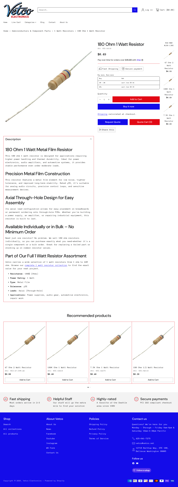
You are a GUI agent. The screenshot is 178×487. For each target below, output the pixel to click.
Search (7, 424)
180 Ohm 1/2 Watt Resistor (148, 367)
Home (6, 31)
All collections (13, 429)
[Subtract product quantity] (100, 99)
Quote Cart (144, 122)
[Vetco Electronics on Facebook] (133, 464)
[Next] (173, 352)
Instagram (51, 443)
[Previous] (4, 352)
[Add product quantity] (109, 99)
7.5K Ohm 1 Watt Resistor (169, 118)
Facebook (51, 434)
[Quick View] (172, 51)
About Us (51, 424)
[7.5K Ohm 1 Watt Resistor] (169, 107)
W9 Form (50, 448)
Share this (108, 130)
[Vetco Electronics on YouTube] (137, 464)
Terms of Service (99, 438)
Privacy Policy (97, 434)
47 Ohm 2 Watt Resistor (169, 65)
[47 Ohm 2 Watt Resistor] (169, 54)
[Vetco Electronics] (19, 10)
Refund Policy (97, 429)
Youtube (50, 438)
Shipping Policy (98, 424)
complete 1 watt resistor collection (46, 265)
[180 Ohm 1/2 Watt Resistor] (153, 343)
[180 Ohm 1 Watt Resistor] (49, 87)
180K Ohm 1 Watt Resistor (169, 92)
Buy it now (128, 106)
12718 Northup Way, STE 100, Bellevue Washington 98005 (152, 449)
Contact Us (52, 453)
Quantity (102, 93)
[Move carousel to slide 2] (89, 387)
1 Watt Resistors (64, 31)
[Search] (134, 9)
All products (11, 434)
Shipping (102, 114)
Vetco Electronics (32, 481)
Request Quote (112, 122)
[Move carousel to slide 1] (88, 387)
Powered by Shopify (55, 481)
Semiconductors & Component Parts (31, 31)
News (48, 429)
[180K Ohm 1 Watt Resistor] (169, 81)
